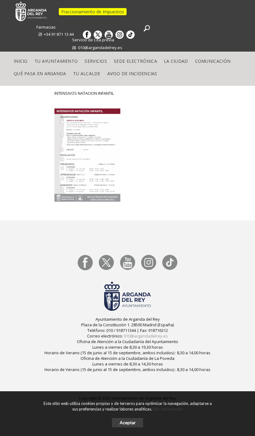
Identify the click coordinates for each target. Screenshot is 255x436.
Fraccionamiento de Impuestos (92, 12)
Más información (168, 408)
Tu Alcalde (86, 73)
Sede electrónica (135, 61)
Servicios (96, 61)
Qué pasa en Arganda (40, 73)
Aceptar (128, 422)
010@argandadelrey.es (99, 47)
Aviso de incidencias (132, 73)
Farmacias (46, 27)
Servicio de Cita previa (93, 40)
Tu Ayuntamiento (56, 61)
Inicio (21, 61)
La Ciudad (176, 61)
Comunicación (213, 61)
